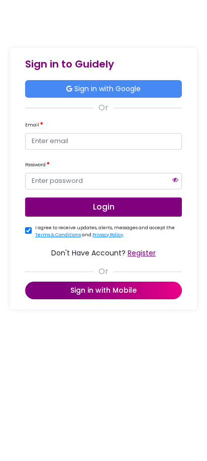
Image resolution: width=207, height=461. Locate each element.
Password (36, 165)
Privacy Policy (107, 235)
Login (104, 207)
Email (32, 125)
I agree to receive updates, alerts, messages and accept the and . (105, 231)
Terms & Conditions (58, 235)
